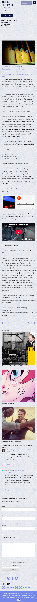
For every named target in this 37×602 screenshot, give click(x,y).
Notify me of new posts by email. (12, 565)
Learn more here (7, 597)
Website (4, 525)
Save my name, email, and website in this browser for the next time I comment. (19, 536)
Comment (5, 542)
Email (3, 515)
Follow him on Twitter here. (11, 66)
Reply (8, 464)
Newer (30, 323)
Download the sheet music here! (13, 69)
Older (7, 323)
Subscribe (26, 3)
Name (4, 506)
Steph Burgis (11, 450)
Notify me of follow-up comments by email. (15, 562)
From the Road (7, 9)
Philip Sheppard (7, 3)
